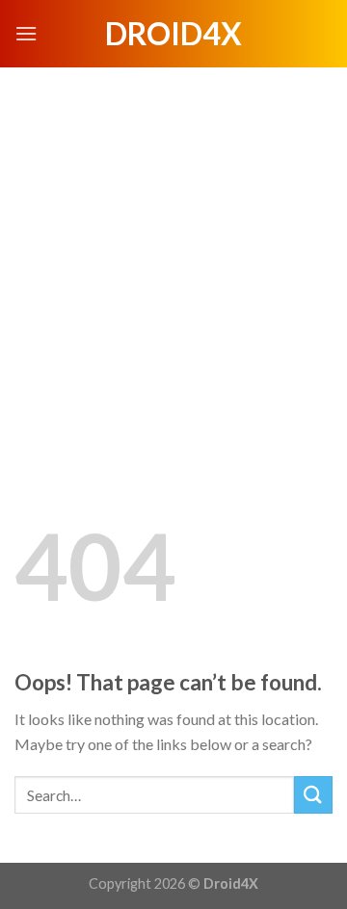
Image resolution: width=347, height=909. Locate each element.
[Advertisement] (173, 250)
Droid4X (173, 33)
